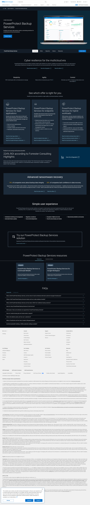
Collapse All (15, 292)
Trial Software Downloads (71, 366)
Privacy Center (69, 361)
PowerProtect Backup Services (10, 51)
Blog (67, 350)
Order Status (26, 335)
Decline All (29, 500)
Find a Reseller (48, 352)
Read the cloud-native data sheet (69, 140)
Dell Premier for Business (83, 4)
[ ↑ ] (79, 392)
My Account (26, 333)
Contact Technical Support (50, 335)
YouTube (68, 344)
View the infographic (45, 68)
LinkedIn (68, 339)
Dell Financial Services (28, 370)
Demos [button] (54, 51)
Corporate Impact (27, 363)
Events (67, 355)
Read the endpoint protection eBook (42, 140)
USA (5, 8)
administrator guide (57, 401)
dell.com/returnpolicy (76, 381)
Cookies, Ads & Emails (50, 373)
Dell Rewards (68, 352)
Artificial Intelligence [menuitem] (6, 4)
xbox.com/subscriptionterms (49, 414)
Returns (46, 337)
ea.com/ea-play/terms (36, 415)
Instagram (68, 342)
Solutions (4, 355)
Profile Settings (27, 337)
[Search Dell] (46, 2)
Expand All (8, 292)
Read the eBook (58, 68)
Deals (3, 359)
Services (4, 357)
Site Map (4, 333)
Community (68, 333)
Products (4, 352)
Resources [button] (60, 51)
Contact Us (68, 335)
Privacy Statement (27, 373)
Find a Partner (47, 350)
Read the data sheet (31, 68)
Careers (25, 352)
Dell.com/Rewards (65, 491)
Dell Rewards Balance (28, 344)
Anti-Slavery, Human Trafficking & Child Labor (11, 375)
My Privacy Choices (37, 373)
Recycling (25, 361)
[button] (67, 2)
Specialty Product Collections (71, 359)
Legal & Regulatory (61, 373)
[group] (30, 272)
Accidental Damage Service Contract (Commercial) (77, 396)
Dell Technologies (5, 370)
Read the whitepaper (52, 278)
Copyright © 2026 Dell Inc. (7, 373)
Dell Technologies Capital (28, 355)
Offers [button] (41, 51)
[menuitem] (15, 5)
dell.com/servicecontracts (74, 392)
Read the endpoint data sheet (40, 138)
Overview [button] (35, 51)
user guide (29, 401)
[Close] (42, 489)
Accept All (38, 500)
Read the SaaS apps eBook (12, 136)
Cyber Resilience (11, 8)
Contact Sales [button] (8, 36)
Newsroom (26, 359)
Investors (25, 357)
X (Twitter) (68, 337)
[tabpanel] (45, 272)
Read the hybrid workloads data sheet (70, 136)
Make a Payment (27, 342)
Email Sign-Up (69, 357)
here (56, 422)
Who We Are (26, 350)
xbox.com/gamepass (28, 415)
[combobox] (32, 2)
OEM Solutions (48, 355)
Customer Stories (27, 366)
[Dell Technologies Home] (7, 2)
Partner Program (48, 357)
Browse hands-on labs (20, 243)
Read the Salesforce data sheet (13, 138)
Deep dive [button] (48, 51)
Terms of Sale (18, 373)
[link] (73, 2)
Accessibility (70, 373)
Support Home (48, 333)
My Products (26, 339)
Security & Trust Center (70, 363)
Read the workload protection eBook (70, 138)
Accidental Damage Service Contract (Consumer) (46, 396)
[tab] (39, 259)
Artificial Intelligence (6, 350)
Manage (8, 500)
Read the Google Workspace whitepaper (15, 140)
